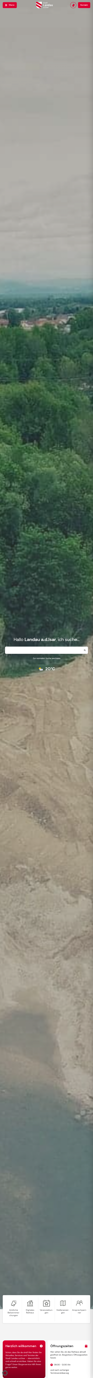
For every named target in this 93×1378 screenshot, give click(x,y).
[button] (5, 1373)
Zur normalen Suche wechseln (46, 658)
